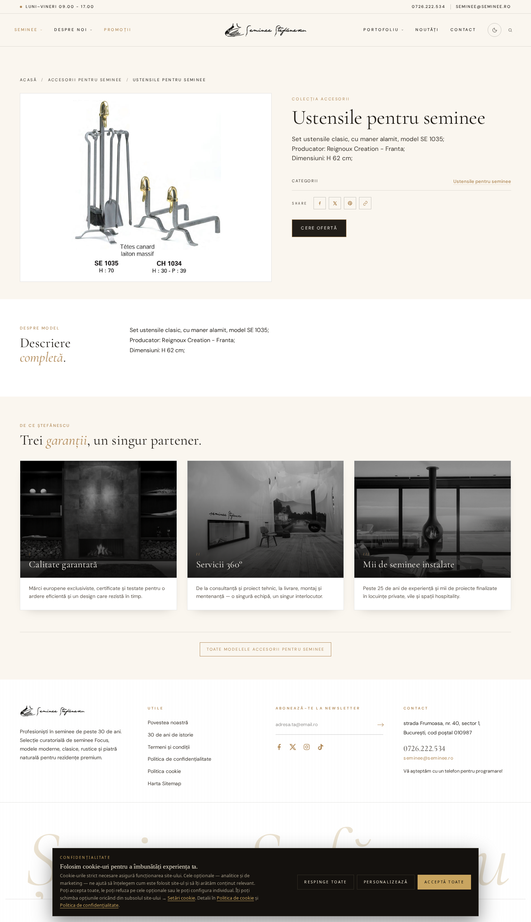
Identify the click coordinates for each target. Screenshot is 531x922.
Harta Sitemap (164, 783)
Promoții (117, 29)
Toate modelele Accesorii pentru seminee (266, 649)
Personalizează (386, 881)
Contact (463, 29)
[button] (146, 187)
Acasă (28, 79)
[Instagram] (306, 747)
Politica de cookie (235, 898)
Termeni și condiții (169, 747)
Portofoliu (381, 29)
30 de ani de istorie (170, 734)
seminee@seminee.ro (483, 6)
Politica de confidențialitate (179, 759)
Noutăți (427, 29)
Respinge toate (325, 881)
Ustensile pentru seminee (482, 181)
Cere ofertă (319, 228)
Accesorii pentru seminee (85, 79)
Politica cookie (164, 771)
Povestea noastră (168, 722)
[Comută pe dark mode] (494, 30)
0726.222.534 (429, 6)
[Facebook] (320, 203)
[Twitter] (293, 747)
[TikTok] (320, 747)
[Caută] (510, 29)
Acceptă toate (444, 881)
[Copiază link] (365, 203)
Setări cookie (181, 898)
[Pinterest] (350, 203)
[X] (335, 203)
